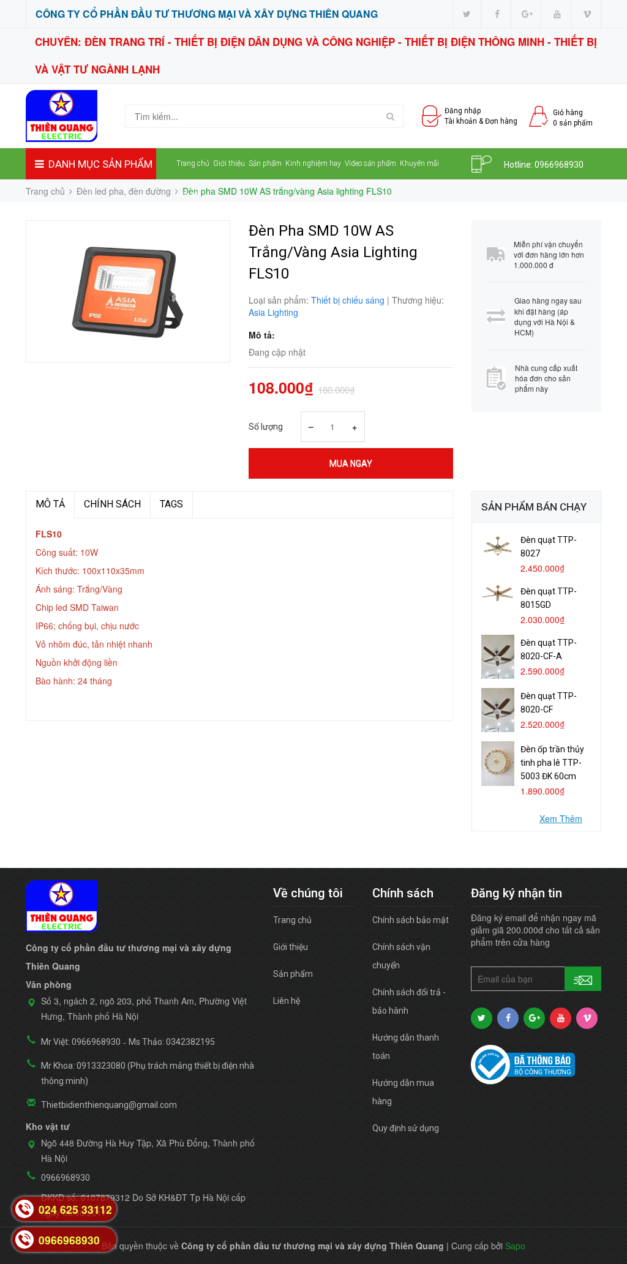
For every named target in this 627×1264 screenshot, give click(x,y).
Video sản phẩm (370, 163)
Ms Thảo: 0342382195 (172, 1042)
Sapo (515, 1246)
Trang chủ (192, 163)
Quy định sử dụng (405, 1128)
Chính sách (112, 504)
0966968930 (559, 165)
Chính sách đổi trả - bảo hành (409, 1001)
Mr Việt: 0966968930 (81, 1042)
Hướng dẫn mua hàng (403, 1092)
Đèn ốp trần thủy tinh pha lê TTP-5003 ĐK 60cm (552, 762)
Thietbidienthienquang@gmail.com (109, 1105)
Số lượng (266, 427)
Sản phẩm (265, 163)
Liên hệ (187, 194)
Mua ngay (350, 463)
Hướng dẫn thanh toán (405, 1047)
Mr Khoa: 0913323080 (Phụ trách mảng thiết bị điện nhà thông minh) (147, 1073)
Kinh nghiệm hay (313, 163)
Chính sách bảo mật (410, 920)
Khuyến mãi (419, 163)
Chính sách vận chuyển (401, 956)
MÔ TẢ (50, 504)
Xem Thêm (560, 818)
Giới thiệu (229, 163)
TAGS (171, 504)
